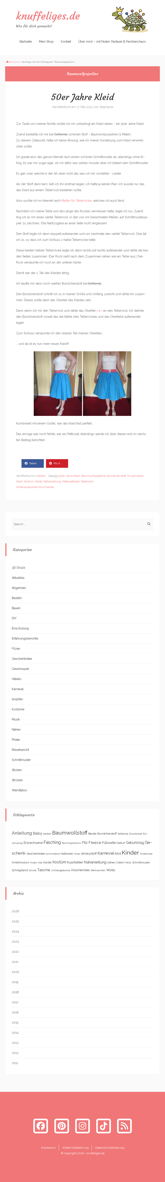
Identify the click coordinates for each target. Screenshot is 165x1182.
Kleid (19, 481)
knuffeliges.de (48, 15)
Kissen (33, 862)
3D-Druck (18, 567)
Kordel (47, 862)
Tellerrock (87, 481)
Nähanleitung (52, 481)
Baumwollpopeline (93, 475)
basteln (47, 833)
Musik (16, 719)
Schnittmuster (21, 760)
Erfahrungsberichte (25, 638)
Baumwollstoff (69, 833)
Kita (40, 862)
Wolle (110, 870)
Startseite (25, 41)
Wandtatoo (19, 790)
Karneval (18, 689)
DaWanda (123, 833)
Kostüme (18, 709)
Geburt (121, 842)
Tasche (43, 870)
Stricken (17, 780)
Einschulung (20, 628)
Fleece (95, 842)
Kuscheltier (75, 862)
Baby (37, 833)
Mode (38, 481)
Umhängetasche (60, 870)
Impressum (48, 1147)
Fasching (52, 842)
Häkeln (16, 679)
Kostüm (29, 481)
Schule (32, 870)
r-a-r (99, 310)
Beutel (92, 833)
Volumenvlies (80, 870)
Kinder (130, 852)
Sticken (17, 770)
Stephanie (106, 107)
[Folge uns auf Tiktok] (103, 1126)
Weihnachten (98, 870)
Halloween (67, 853)
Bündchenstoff (116, 475)
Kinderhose (146, 853)
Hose (77, 853)
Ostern (120, 862)
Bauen (16, 608)
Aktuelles (18, 577)
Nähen (41, 475)
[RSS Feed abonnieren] (124, 1126)
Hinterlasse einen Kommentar (35, 487)
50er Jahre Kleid (82, 97)
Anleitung (22, 833)
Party (128, 862)
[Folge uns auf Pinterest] (61, 1126)
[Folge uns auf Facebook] (40, 1126)
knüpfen (17, 699)
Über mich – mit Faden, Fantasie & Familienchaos (112, 41)
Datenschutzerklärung (109, 1147)
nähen (111, 862)
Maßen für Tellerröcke (76, 200)
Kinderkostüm (20, 862)
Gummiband (53, 853)
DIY (14, 618)
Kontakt (66, 41)
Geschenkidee (22, 658)
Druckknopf (135, 833)
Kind (118, 853)
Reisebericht (20, 749)
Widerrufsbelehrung (75, 1147)
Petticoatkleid (70, 481)
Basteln (17, 598)
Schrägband (20, 870)
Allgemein (19, 588)
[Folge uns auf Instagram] (82, 1126)
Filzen (16, 648)
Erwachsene (135, 475)
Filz (85, 842)
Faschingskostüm (71, 843)
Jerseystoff (89, 853)
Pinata (16, 739)
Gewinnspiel (20, 669)
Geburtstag (135, 843)
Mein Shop (46, 41)
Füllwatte (109, 842)
